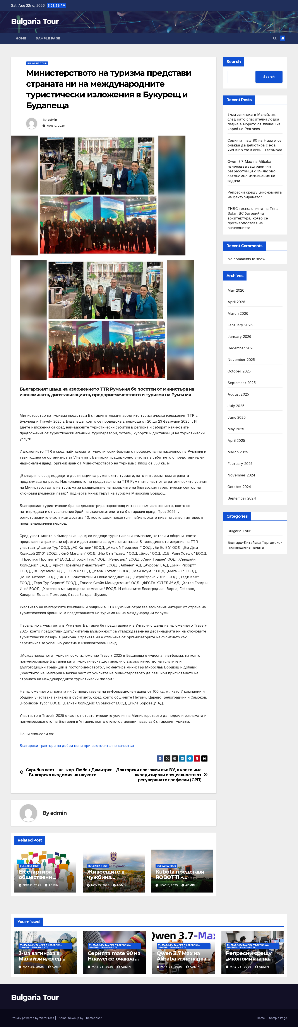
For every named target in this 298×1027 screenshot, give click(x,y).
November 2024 (241, 475)
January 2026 (239, 336)
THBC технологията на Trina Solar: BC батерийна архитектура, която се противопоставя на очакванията (253, 218)
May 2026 (236, 290)
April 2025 (236, 440)
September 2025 (242, 383)
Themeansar (92, 1018)
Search (233, 61)
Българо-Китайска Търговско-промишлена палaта (255, 544)
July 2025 (236, 406)
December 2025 (241, 348)
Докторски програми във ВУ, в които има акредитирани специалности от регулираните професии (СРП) (158, 774)
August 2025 (238, 394)
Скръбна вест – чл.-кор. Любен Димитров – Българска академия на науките (69, 772)
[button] (275, 38)
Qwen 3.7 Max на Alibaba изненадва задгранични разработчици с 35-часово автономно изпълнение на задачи (252, 171)
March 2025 (238, 452)
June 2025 (237, 417)
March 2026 (238, 313)
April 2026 (236, 302)
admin (52, 120)
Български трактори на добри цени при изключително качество (77, 745)
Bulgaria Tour (34, 21)
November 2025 (241, 359)
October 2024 (239, 487)
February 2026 (240, 325)
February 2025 (240, 463)
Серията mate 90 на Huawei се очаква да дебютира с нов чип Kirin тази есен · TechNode (255, 145)
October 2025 (239, 371)
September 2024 (242, 498)
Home (21, 38)
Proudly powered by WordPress (33, 1018)
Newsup (73, 1018)
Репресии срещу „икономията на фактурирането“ (249, 958)
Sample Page (48, 38)
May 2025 (236, 429)
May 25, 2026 (34, 966)
